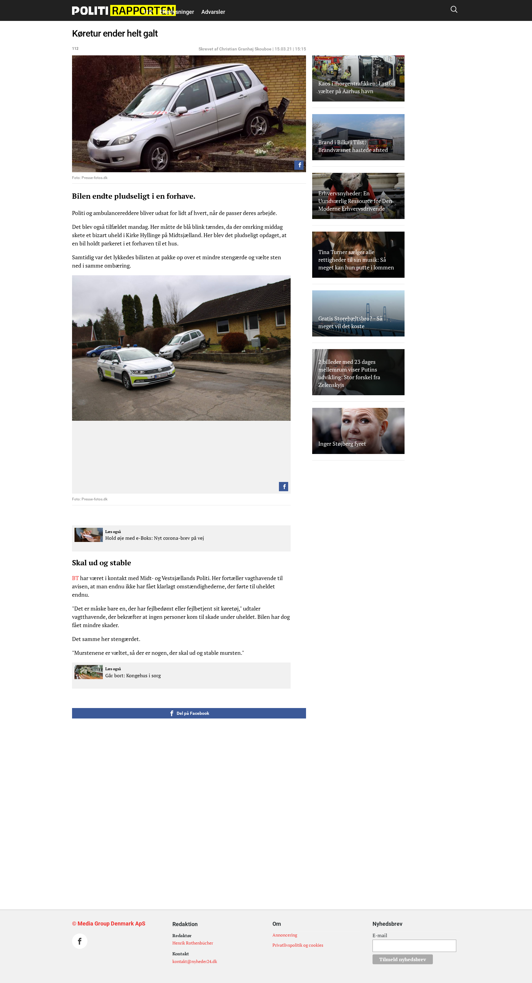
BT (75, 578)
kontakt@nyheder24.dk (194, 961)
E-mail (380, 935)
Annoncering (284, 935)
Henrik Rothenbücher (192, 943)
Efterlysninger (176, 12)
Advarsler (213, 12)
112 (147, 12)
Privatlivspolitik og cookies (297, 945)
